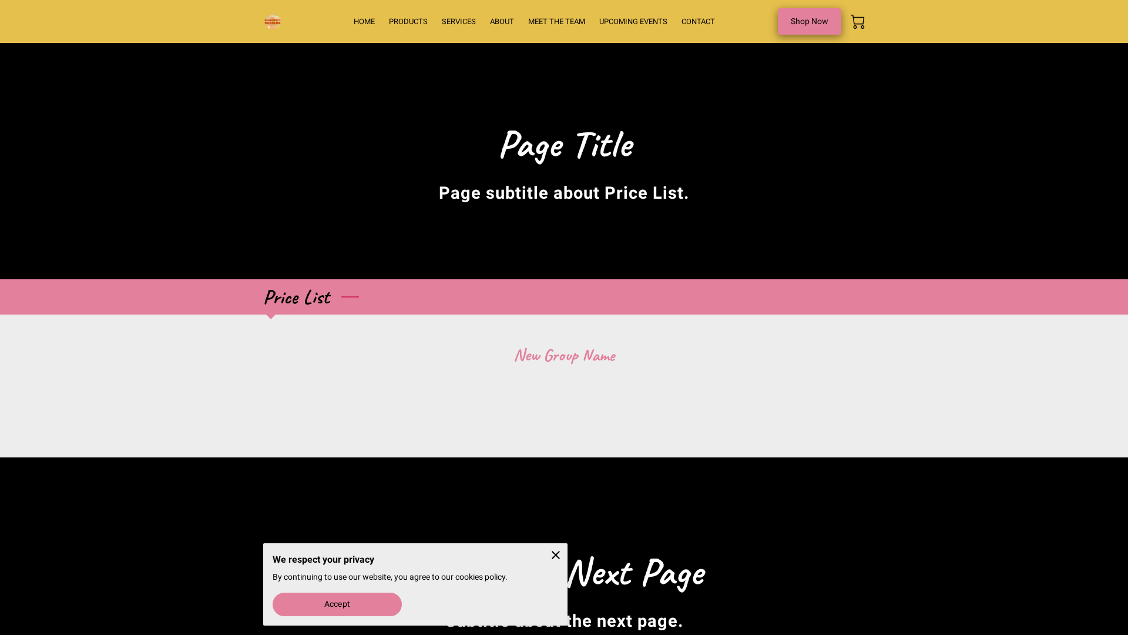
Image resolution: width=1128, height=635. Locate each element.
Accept (337, 604)
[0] (858, 22)
